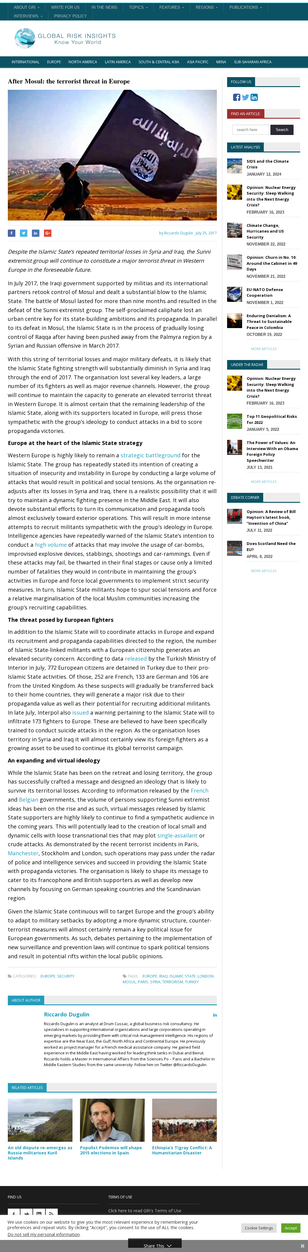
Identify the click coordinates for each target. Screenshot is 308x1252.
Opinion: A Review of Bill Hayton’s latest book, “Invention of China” (271, 517)
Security (65, 976)
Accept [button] (291, 1228)
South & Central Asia (159, 61)
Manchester (23, 853)
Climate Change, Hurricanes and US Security (265, 231)
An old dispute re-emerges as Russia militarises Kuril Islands (40, 1153)
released (136, 658)
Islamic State (183, 976)
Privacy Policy (70, 16)
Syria (155, 981)
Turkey (192, 981)
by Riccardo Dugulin (175, 233)
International (25, 61)
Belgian (28, 799)
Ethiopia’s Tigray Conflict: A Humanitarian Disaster (182, 1150)
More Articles (263, 348)
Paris (143, 981)
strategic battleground (150, 455)
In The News (104, 7)
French (199, 790)
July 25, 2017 (206, 233)
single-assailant (177, 835)
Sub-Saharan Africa (253, 61)
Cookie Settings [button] (259, 1228)
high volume (51, 544)
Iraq (163, 976)
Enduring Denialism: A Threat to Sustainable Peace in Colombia (269, 321)
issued (80, 712)
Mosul (129, 981)
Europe (54, 61)
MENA (221, 61)
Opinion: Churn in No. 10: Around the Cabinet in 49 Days (272, 263)
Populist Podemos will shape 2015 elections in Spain (111, 1150)
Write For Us (65, 7)
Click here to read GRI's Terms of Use (144, 1210)
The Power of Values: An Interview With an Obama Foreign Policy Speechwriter (272, 451)
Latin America (118, 61)
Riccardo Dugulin (66, 1014)
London (206, 976)
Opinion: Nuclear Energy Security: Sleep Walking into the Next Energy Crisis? (271, 196)
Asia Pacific (197, 61)
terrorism (172, 981)
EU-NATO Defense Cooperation (265, 292)
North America (83, 61)
